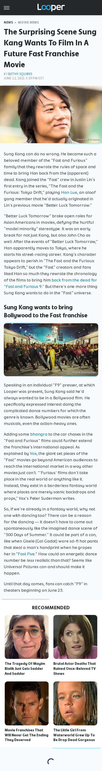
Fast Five (26, 554)
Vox (33, 453)
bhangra (38, 434)
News (8, 22)
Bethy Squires (20, 74)
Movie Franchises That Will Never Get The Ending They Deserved (26, 735)
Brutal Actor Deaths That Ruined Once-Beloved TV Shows (74, 668)
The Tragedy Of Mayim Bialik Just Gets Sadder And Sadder (25, 668)
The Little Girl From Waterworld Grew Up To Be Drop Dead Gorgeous (74, 735)
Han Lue (69, 192)
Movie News (28, 22)
